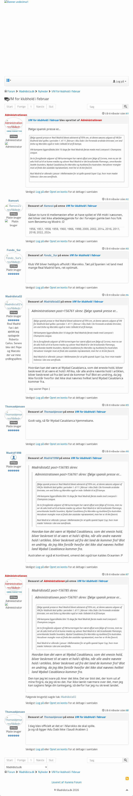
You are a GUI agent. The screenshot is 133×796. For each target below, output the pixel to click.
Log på (40, 192)
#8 (127, 710)
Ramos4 (13, 200)
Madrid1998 (13, 453)
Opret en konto (59, 192)
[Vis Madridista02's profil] (13, 304)
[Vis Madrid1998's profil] (14, 458)
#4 (127, 295)
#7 (127, 574)
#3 (127, 248)
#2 (127, 199)
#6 (127, 451)
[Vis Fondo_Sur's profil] (13, 258)
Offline (13, 136)
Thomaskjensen (15, 406)
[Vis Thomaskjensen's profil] (13, 414)
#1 (127, 113)
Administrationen (16, 115)
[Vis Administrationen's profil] (13, 122)
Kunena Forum (73, 782)
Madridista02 (13, 296)
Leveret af (58, 782)
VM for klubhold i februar (43, 120)
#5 (127, 405)
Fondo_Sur (14, 250)
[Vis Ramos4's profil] (13, 207)
